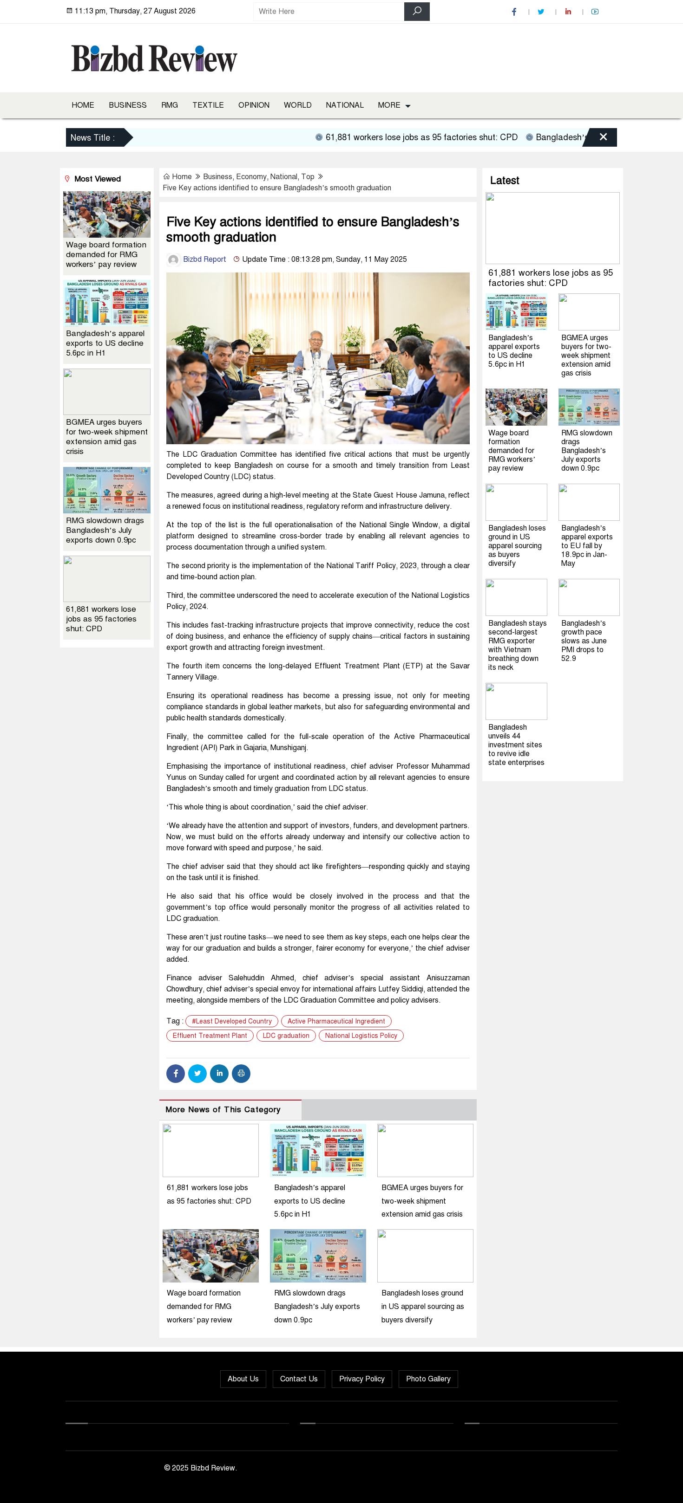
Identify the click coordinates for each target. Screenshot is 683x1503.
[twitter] (542, 11)
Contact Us (299, 1379)
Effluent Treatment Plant (210, 1036)
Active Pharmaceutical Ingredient (336, 1021)
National (345, 105)
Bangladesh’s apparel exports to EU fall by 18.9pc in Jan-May (587, 546)
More (389, 105)
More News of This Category (223, 1109)
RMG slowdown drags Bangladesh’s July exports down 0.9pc (317, 1307)
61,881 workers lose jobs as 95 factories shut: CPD (393, 137)
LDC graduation (286, 1036)
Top (308, 176)
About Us (243, 1379)
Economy (251, 176)
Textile (208, 105)
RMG (169, 105)
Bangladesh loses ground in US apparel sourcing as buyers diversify (422, 1307)
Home (83, 105)
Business (128, 105)
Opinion (253, 105)
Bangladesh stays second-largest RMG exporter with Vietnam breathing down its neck (517, 645)
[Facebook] (175, 1073)
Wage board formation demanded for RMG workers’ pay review (204, 1307)
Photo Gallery (428, 1379)
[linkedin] (569, 11)
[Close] (595, 138)
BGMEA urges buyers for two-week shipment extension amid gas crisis (422, 1201)
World (298, 105)
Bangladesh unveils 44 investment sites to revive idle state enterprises (516, 745)
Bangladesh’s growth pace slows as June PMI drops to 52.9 (584, 641)
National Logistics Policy (361, 1036)
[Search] (417, 11)
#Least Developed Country (232, 1021)
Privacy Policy (362, 1379)
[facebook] (515, 11)
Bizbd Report (203, 259)
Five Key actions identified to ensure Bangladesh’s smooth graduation (277, 188)
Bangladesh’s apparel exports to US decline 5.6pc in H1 (309, 1201)
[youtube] (596, 11)
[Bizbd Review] (154, 56)
